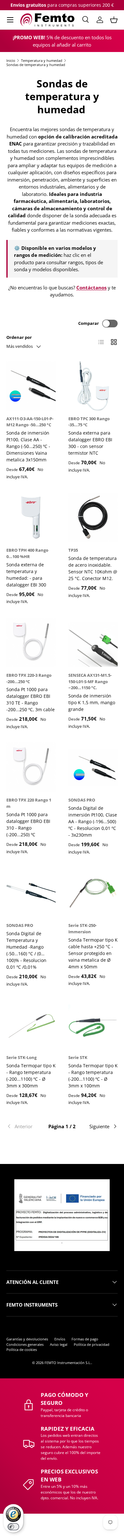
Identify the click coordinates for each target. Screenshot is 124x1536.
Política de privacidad (91, 1344)
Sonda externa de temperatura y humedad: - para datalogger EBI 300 (26, 575)
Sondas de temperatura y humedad (35, 64)
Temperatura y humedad (41, 60)
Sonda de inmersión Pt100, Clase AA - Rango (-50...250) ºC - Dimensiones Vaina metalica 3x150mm (28, 446)
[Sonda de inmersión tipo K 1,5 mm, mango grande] (93, 642)
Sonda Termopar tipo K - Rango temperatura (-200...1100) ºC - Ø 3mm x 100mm (93, 1076)
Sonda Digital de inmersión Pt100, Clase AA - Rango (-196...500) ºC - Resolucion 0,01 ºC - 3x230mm (92, 821)
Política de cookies (21, 1349)
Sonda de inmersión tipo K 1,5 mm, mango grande (91, 702)
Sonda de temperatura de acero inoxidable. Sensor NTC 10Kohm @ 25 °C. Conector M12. (92, 568)
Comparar (88, 323)
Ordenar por (19, 337)
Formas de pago (85, 1339)
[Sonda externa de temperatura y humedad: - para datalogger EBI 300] (31, 517)
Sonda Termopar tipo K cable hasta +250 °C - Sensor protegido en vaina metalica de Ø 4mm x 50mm (93, 953)
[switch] (13, 1526)
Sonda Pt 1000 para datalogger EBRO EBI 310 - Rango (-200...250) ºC (28, 824)
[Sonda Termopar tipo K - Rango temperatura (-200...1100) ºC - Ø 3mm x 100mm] (93, 1024)
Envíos (59, 1339)
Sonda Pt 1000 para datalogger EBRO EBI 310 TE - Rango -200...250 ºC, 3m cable (30, 699)
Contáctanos (91, 287)
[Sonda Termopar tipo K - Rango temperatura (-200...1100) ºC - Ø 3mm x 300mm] (31, 1024)
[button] (114, 20)
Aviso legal (58, 1344)
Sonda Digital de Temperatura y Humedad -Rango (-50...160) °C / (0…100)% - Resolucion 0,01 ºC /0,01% (26, 950)
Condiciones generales (25, 1344)
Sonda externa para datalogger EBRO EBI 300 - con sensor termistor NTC (90, 443)
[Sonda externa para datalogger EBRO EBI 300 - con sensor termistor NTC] (93, 386)
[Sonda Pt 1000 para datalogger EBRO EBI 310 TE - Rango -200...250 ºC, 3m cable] (31, 642)
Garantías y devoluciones (27, 1339)
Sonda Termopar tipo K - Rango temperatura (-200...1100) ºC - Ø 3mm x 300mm (31, 1076)
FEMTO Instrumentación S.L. (68, 1362)
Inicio (10, 60)
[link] (25, 1126)
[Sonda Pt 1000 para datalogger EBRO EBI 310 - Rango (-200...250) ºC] (31, 767)
